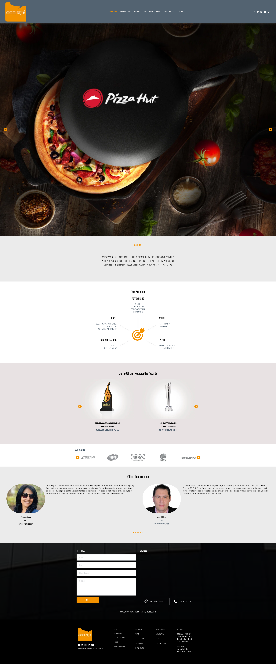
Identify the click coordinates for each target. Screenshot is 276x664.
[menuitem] (113, 11)
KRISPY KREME (161, 643)
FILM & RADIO (139, 648)
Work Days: (181, 646)
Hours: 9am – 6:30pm (184, 651)
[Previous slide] (5, 129)
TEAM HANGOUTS (119, 646)
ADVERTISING (118, 633)
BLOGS (116, 642)
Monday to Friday (182, 649)
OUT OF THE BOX (119, 638)
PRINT (137, 633)
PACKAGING (139, 643)
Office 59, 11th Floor (184, 633)
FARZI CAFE (160, 633)
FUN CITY (159, 638)
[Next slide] (270, 129)
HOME (115, 629)
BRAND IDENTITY (140, 638)
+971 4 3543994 (183, 641)
